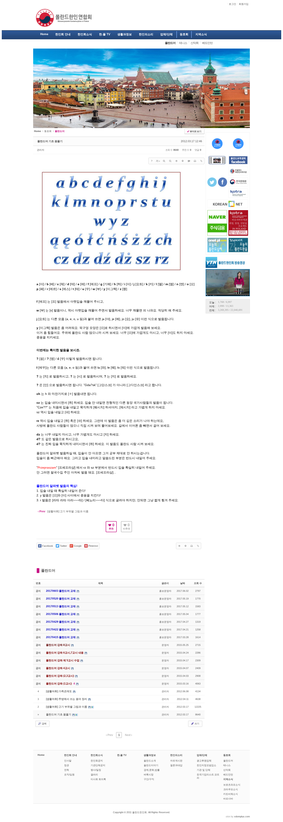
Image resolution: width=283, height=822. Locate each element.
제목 (100, 583)
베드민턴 (228, 774)
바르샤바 (228, 798)
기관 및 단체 (203, 770)
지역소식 (228, 779)
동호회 (48, 131)
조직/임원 (69, 774)
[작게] (170, 161)
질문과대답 (176, 765)
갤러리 (94, 774)
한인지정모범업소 (206, 765)
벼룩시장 (148, 774)
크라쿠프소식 (230, 789)
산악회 (227, 770)
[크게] (164, 161)
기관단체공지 (98, 765)
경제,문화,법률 (152, 770)
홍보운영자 (165, 591)
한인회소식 (97, 755)
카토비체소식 (230, 794)
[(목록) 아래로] (183, 161)
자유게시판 (176, 760)
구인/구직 (149, 779)
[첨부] (201, 161)
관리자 (40, 150)
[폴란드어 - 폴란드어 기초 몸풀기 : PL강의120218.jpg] (111, 279)
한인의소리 (176, 755)
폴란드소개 (150, 760)
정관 (66, 765)
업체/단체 (202, 755)
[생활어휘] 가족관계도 (59, 691)
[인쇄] (195, 161)
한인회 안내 (70, 755)
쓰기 (196, 723)
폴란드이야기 (151, 765)
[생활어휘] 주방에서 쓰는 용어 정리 (67, 699)
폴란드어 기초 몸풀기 (50, 141)
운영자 (165, 645)
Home (41, 755)
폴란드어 (48, 570)
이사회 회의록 (98, 779)
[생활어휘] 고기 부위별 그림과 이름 (67, 706)
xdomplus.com (242, 816)
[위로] (176, 161)
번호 (38, 583)
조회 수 (198, 583)
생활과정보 (150, 755)
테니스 (227, 765)
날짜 (182, 583)
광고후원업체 (204, 760)
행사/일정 (96, 770)
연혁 (66, 770)
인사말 (67, 760)
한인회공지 (97, 760)
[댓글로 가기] (189, 161)
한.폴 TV (121, 755)
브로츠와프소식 (231, 784)
